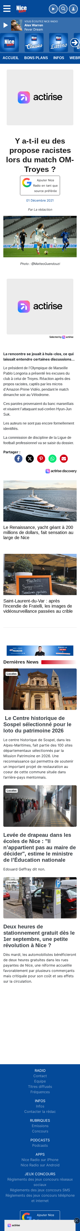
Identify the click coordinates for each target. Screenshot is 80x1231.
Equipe (40, 1081)
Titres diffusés (40, 1086)
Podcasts (40, 1145)
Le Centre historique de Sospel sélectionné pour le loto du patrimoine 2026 (37, 724)
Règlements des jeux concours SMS (40, 1190)
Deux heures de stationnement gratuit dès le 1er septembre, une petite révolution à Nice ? (39, 936)
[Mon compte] (73, 8)
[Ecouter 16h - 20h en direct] (40, 650)
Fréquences (40, 1092)
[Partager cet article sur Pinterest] (40, 460)
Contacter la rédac (40, 1111)
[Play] (6, 25)
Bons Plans (36, 58)
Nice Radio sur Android (40, 1165)
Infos (58, 58)
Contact (40, 1076)
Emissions (40, 1126)
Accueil (11, 58)
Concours (40, 1131)
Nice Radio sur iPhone (40, 1159)
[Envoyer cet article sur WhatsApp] (51, 460)
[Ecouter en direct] (53, 8)
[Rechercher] (63, 8)
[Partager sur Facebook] (17, 460)
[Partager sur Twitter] (29, 460)
